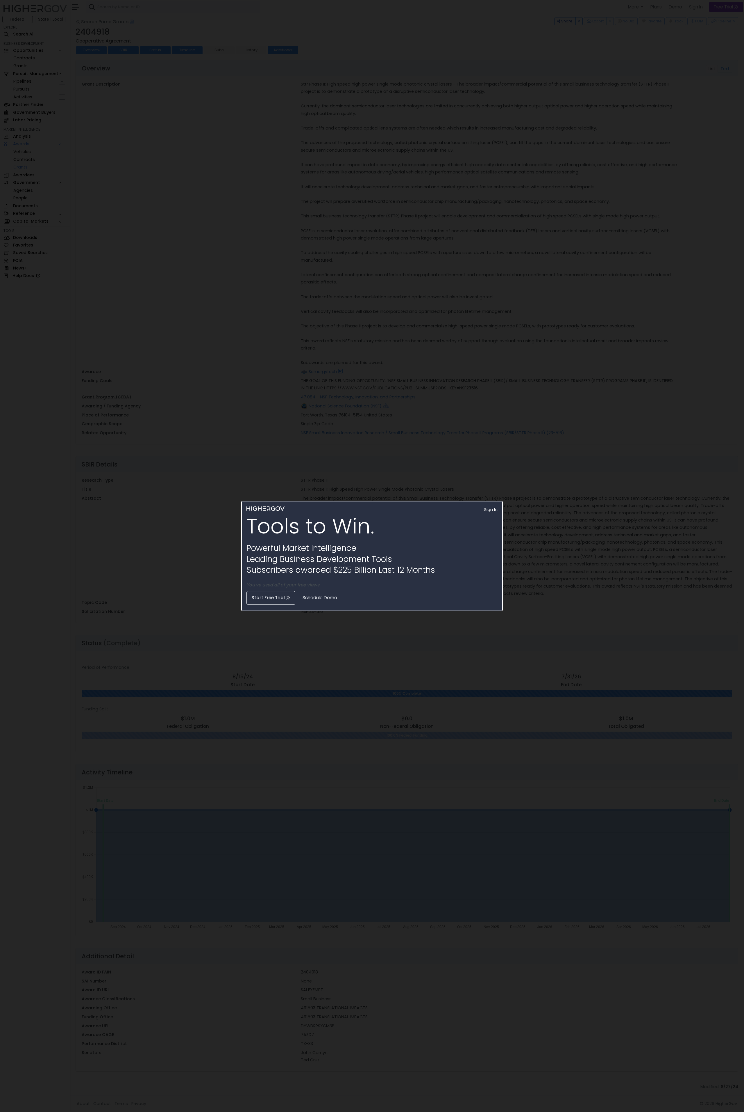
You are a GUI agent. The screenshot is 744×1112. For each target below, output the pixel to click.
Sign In (491, 509)
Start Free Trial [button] (268, 598)
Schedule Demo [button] (320, 598)
